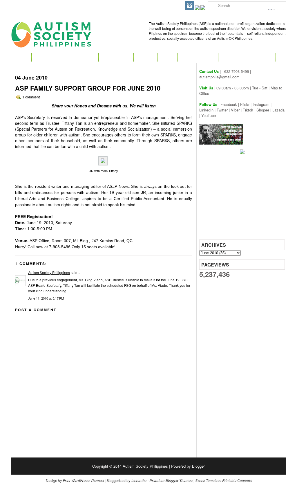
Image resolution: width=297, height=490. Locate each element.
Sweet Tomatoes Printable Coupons (223, 480)
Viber (235, 110)
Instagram (261, 104)
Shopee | (264, 110)
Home (21, 57)
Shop (187, 57)
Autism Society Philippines (49, 272)
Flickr (244, 104)
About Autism (49, 57)
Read (167, 57)
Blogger (198, 466)
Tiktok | (249, 110)
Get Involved (115, 57)
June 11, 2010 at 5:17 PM (46, 298)
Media (207, 57)
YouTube (208, 115)
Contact (262, 57)
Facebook (228, 104)
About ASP (83, 57)
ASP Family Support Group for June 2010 (87, 88)
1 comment (31, 96)
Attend (145, 57)
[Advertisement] (242, 199)
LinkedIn (206, 110)
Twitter (222, 110)
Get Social (233, 57)
